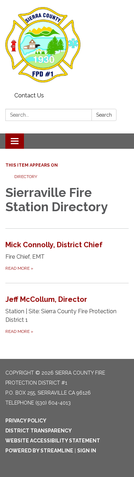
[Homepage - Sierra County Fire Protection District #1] (67, 44)
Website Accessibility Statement (52, 440)
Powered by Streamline (39, 450)
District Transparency (38, 430)
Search (104, 115)
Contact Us (29, 95)
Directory (25, 176)
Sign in (86, 450)
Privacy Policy (25, 420)
